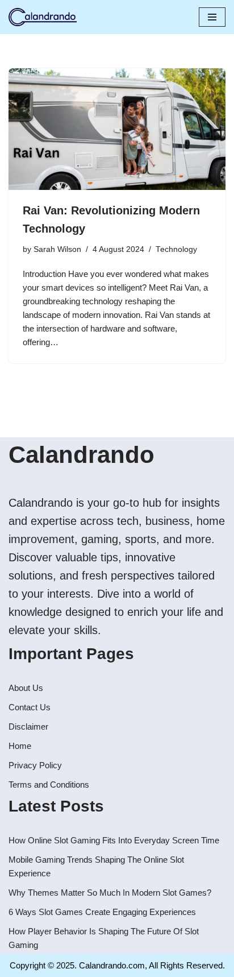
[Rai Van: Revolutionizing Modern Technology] (117, 129)
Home (20, 746)
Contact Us (30, 707)
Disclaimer (28, 726)
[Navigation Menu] (212, 17)
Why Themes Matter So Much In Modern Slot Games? (110, 892)
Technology (176, 249)
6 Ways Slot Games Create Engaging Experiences (102, 912)
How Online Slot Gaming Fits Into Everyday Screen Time (114, 840)
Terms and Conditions (49, 784)
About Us (26, 688)
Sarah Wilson (57, 249)
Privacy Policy (35, 765)
